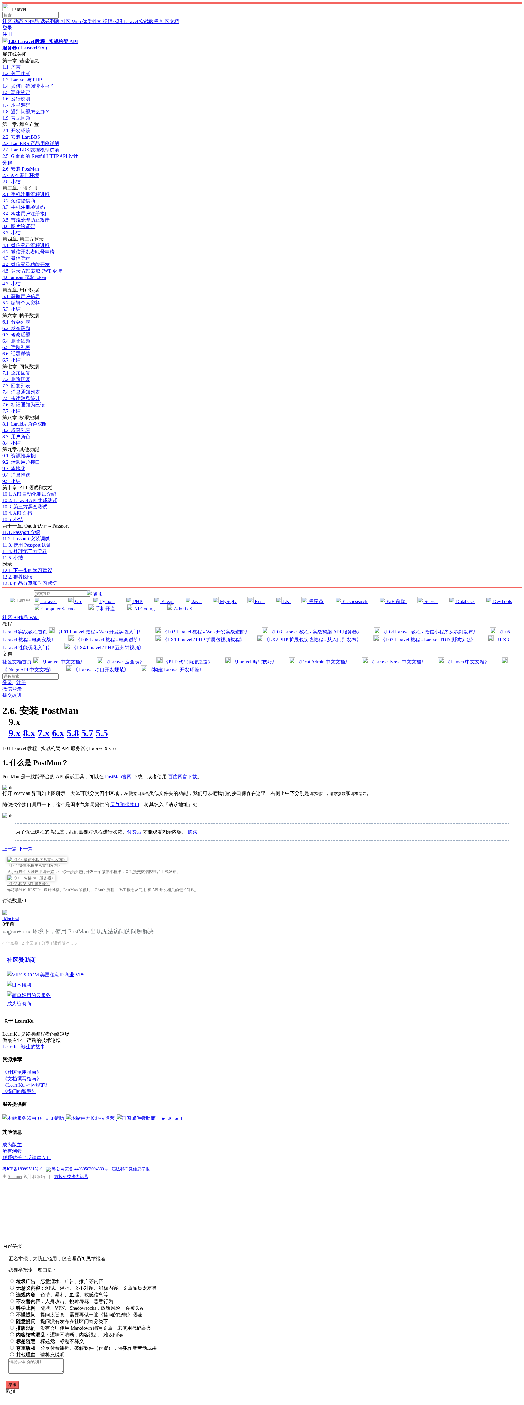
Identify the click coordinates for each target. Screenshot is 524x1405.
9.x (14, 733)
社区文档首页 (17, 661)
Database (465, 601)
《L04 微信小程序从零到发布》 (34, 865)
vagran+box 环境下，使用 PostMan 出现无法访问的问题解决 (78, 931)
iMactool (10, 918)
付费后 (134, 831)
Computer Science (59, 608)
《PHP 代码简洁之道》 (188, 661)
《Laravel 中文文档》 (62, 661)
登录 (7, 27)
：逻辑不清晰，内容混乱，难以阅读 (69, 1334)
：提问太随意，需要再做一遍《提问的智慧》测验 (79, 1314)
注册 (7, 34)
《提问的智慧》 (19, 1091)
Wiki (34, 617)
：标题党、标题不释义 (50, 1341)
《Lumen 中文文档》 (467, 661)
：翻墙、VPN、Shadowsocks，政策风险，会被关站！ (82, 1308)
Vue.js (167, 601)
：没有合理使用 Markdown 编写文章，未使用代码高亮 (83, 1328)
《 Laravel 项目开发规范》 (101, 669)
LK (286, 601)
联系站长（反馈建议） (26, 1157)
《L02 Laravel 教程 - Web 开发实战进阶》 (206, 631)
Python (107, 601)
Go (78, 601)
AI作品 (32, 21)
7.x (44, 733)
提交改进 (12, 695)
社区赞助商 (21, 960)
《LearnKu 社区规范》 (26, 1085)
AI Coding (144, 608)
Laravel (48, 601)
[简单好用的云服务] (29, 995)
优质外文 (92, 21)
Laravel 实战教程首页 (25, 631)
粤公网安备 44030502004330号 (79, 1168)
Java (196, 601)
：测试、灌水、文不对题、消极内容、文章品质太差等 (86, 1288)
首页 (97, 594)
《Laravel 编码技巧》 (254, 661)
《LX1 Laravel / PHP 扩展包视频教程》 (203, 639)
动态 (18, 21)
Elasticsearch (354, 601)
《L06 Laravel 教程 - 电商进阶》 (109, 639)
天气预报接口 (124, 804)
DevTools (502, 601)
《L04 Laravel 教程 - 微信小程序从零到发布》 (429, 631)
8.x (29, 733)
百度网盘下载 (182, 776)
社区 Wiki (71, 21)
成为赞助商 (19, 1003)
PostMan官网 (118, 776)
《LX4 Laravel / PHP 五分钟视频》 (107, 647)
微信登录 (12, 688)
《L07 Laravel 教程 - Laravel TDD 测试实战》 (428, 639)
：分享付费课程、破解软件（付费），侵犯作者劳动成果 (86, 1348)
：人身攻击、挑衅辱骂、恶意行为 (64, 1301)
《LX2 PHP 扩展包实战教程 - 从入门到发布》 (312, 639)
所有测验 (12, 1151)
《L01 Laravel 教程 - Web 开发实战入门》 (99, 631)
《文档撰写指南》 (21, 1078)
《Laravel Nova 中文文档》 (397, 661)
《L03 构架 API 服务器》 (28, 883)
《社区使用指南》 (21, 1072)
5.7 (87, 733)
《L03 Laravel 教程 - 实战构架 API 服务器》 (315, 631)
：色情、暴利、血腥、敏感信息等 (62, 1294)
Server (430, 601)
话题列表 (50, 21)
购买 (192, 831)
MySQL (228, 601)
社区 (7, 21)
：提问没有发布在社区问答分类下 (62, 1321)
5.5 (102, 733)
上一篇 (9, 848)
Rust (259, 601)
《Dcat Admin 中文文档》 (323, 661)
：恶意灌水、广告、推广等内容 (59, 1281)
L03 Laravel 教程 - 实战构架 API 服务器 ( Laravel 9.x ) (59, 748)
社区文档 (169, 21)
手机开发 (105, 608)
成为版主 (12, 1144)
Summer (15, 1176)
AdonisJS (182, 608)
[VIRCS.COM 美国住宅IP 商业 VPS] (46, 974)
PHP (137, 601)
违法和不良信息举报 (131, 1168)
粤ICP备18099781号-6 (22, 1168)
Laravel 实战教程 (141, 21)
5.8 (73, 733)
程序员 (315, 601)
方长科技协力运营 (71, 1176)
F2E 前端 (396, 601)
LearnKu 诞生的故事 (23, 1046)
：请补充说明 (40, 1354)
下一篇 (25, 848)
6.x (58, 733)
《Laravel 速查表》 (124, 661)
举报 (12, 1385)
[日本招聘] (19, 985)
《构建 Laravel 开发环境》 (175, 669)
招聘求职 (113, 21)
